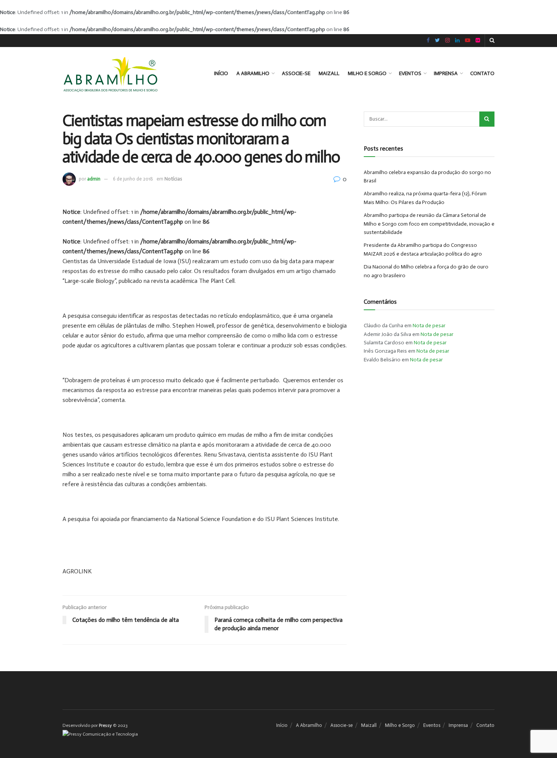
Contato (482, 73)
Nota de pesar (429, 325)
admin (93, 179)
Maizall (329, 73)
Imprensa (446, 73)
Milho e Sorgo (367, 73)
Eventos (410, 73)
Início (221, 73)
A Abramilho (252, 73)
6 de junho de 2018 (133, 179)
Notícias (173, 179)
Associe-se (296, 73)
